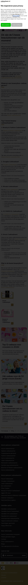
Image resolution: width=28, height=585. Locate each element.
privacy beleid (16, 15)
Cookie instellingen (16, 25)
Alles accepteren (6, 25)
